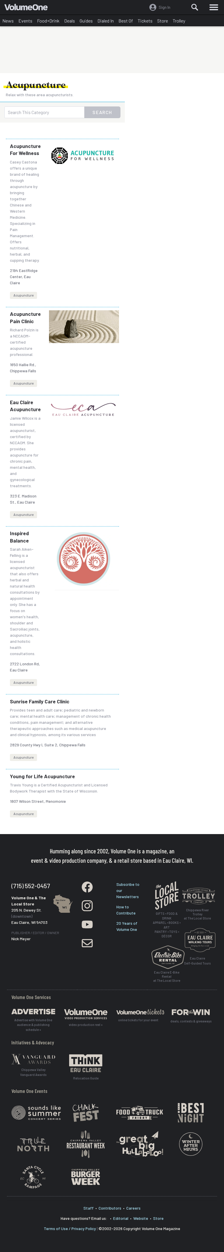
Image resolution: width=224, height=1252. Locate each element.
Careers (133, 1207)
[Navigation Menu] (214, 7)
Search (102, 112)
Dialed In (105, 20)
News (8, 20)
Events (25, 20)
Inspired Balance (19, 537)
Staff (88, 1207)
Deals (69, 20)
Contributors (110, 1207)
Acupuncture (23, 295)
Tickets (145, 20)
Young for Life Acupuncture (42, 776)
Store (162, 20)
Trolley (179, 20)
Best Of (125, 20)
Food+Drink (48, 20)
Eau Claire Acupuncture (25, 406)
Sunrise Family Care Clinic (39, 701)
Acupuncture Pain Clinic (25, 317)
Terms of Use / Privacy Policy (70, 1228)
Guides (86, 20)
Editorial (120, 1218)
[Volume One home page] (28, 8)
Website (140, 1218)
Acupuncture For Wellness (25, 149)
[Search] (195, 7)
